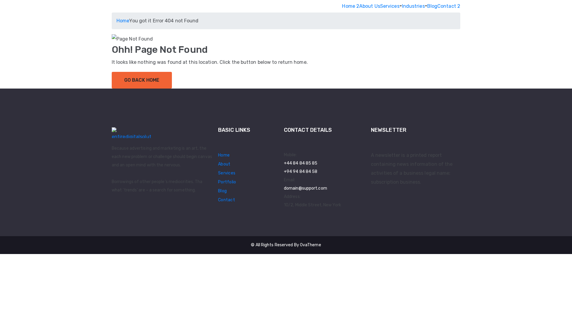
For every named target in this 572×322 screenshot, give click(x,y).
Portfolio (227, 182)
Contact (226, 199)
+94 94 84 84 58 (301, 171)
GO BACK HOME (141, 80)
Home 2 (350, 6)
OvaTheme (310, 244)
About (224, 164)
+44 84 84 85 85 (301, 163)
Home (122, 21)
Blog (432, 6)
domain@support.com (305, 188)
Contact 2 (448, 6)
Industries (413, 6)
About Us (369, 6)
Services (390, 6)
